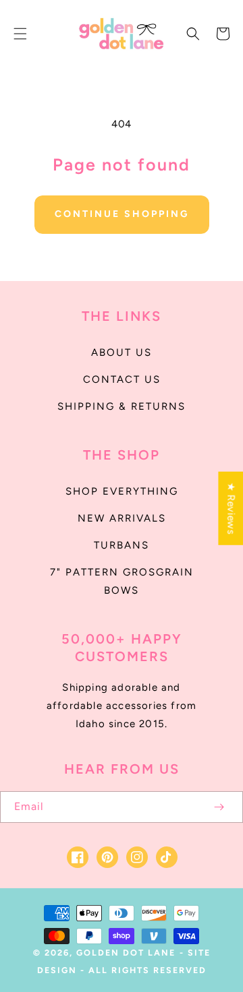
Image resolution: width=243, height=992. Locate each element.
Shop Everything (121, 491)
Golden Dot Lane (126, 953)
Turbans (121, 545)
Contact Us (122, 379)
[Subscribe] (218, 807)
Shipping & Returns (121, 406)
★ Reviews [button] (231, 508)
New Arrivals (122, 518)
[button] (20, 34)
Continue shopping (122, 214)
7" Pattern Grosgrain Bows (122, 581)
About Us (121, 352)
